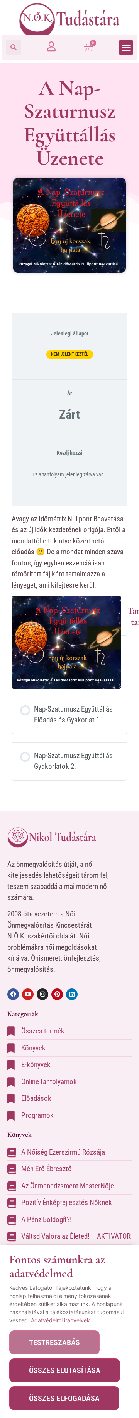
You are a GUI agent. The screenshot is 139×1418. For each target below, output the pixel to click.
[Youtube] (28, 994)
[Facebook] (13, 994)
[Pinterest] (57, 994)
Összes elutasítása (64, 1370)
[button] (13, 47)
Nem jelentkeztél (69, 354)
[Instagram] (42, 994)
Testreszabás (54, 1342)
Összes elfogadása (64, 1398)
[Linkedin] (72, 994)
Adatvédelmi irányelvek (60, 1320)
